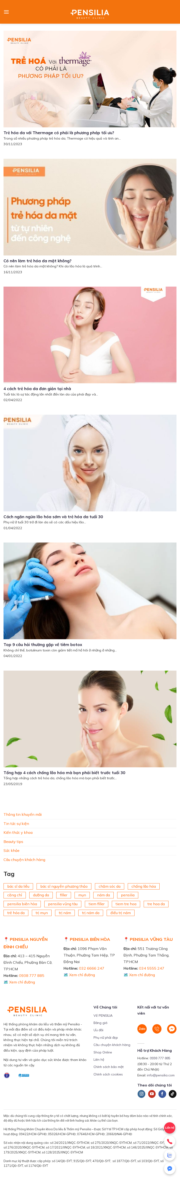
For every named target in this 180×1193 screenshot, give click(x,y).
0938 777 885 (31, 975)
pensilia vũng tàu (63, 903)
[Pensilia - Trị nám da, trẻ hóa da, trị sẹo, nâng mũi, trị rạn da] (90, 12)
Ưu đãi (98, 1030)
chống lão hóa (143, 886)
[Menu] (6, 12)
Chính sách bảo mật (109, 1067)
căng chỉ (14, 895)
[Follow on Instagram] (141, 1094)
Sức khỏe (11, 850)
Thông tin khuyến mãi (23, 814)
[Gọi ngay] (169, 1141)
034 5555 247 (151, 968)
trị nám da (90, 912)
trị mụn (42, 912)
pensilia (128, 895)
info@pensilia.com (161, 1075)
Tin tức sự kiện (16, 823)
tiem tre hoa (126, 903)
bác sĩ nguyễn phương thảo (64, 886)
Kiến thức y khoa (18, 832)
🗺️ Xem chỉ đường (19, 982)
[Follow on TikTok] (172, 1094)
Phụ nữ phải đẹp (106, 1037)
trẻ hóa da (16, 912)
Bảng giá (100, 1023)
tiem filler (97, 903)
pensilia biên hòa (22, 903)
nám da (103, 895)
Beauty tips (13, 841)
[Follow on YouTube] (152, 1094)
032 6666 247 (91, 968)
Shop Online (103, 1052)
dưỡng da (41, 895)
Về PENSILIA (103, 1015)
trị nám (65, 912)
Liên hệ (99, 1059)
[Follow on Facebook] (162, 1094)
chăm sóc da (109, 886)
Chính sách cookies (108, 1074)
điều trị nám (120, 912)
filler (63, 895)
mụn (82, 895)
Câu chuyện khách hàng (24, 859)
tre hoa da (156, 903)
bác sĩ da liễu (18, 886)
